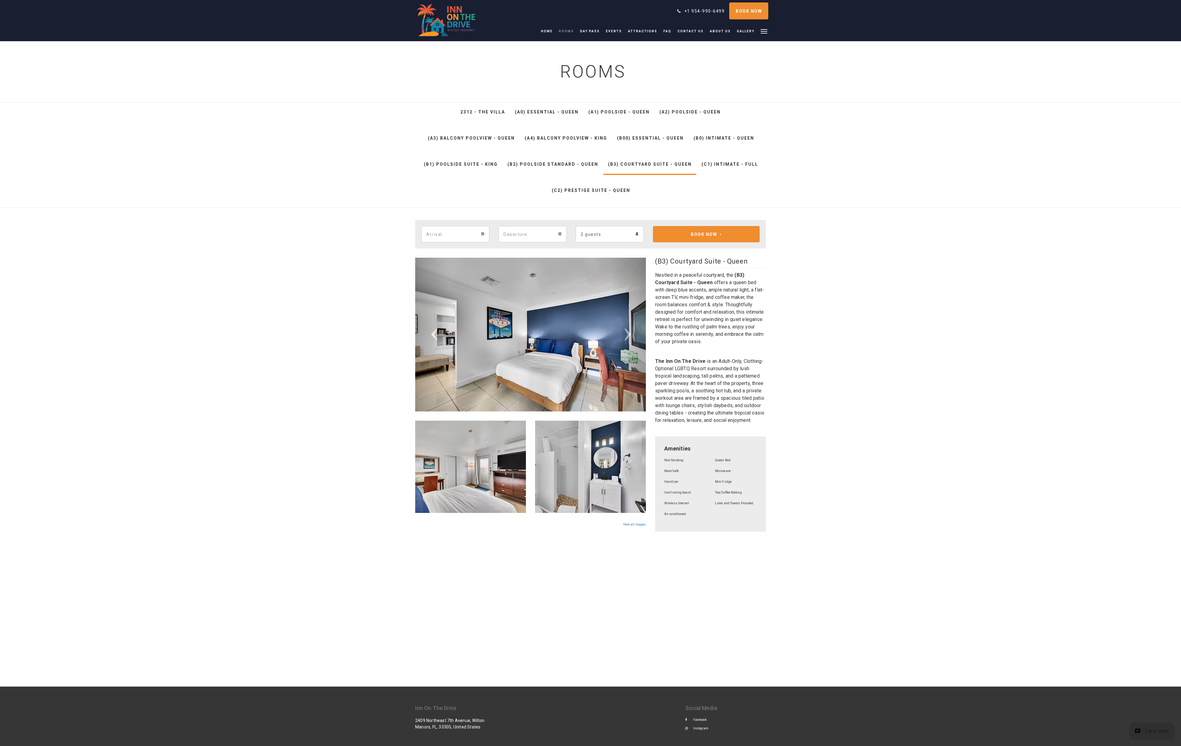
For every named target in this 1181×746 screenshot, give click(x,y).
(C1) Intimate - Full (730, 164)
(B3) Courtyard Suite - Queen (650, 164)
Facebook (700, 719)
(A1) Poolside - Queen (619, 111)
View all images (634, 524)
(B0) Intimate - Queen (724, 138)
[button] (764, 31)
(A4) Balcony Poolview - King (566, 138)
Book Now (704, 234)
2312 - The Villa (482, 111)
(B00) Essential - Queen (650, 138)
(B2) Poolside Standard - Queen (552, 164)
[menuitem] (548, 31)
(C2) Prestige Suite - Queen (591, 190)
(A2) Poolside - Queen (690, 111)
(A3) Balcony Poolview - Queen (471, 138)
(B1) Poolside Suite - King (461, 164)
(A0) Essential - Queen (547, 111)
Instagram (701, 728)
